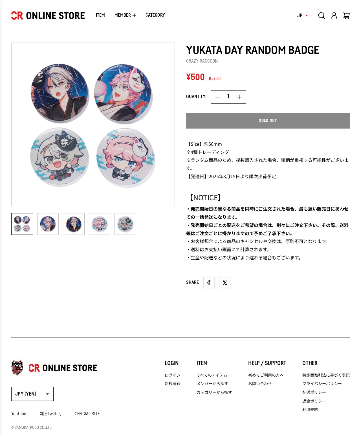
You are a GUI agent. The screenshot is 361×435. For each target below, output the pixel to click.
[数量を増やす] (239, 96)
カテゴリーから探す (214, 392)
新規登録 (172, 383)
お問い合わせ (260, 383)
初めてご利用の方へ (266, 375)
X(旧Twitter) (50, 414)
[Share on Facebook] (209, 282)
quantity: (196, 96)
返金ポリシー (314, 401)
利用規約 (310, 409)
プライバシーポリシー (322, 383)
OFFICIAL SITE (87, 414)
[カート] (347, 15)
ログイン (172, 375)
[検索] (321, 15)
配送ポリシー (314, 392)
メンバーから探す (212, 383)
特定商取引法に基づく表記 (326, 375)
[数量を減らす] (217, 96)
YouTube (18, 414)
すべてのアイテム (212, 375)
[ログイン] (334, 15)
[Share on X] (224, 282)
